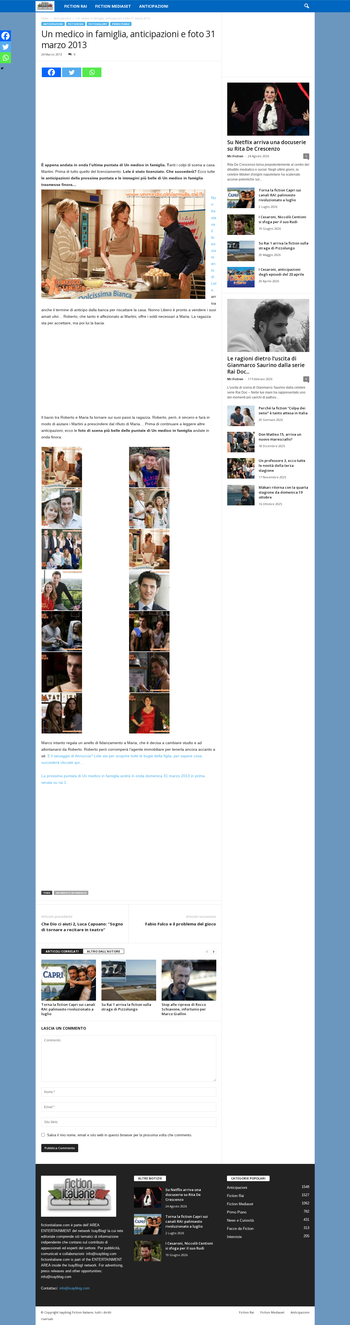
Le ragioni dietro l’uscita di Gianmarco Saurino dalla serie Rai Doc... (266, 365)
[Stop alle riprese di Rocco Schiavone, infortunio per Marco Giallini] (189, 980)
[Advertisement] (129, 118)
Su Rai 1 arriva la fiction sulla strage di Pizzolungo (126, 1007)
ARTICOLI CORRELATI (62, 951)
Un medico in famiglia (71, 893)
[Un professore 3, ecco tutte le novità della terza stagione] (241, 468)
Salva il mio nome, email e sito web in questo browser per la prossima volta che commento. (119, 1135)
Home (45, 18)
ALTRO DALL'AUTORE (103, 951)
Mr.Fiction (235, 156)
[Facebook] (51, 72)
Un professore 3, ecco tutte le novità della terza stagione (282, 465)
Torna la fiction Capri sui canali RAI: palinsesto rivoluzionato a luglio (68, 1009)
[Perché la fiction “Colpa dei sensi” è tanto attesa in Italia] (241, 416)
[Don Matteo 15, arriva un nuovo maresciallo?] (241, 442)
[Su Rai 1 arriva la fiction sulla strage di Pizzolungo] (128, 980)
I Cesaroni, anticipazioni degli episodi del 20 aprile (281, 272)
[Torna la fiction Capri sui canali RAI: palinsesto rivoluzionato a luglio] (68, 980)
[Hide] (2, 68)
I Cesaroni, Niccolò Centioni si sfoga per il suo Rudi (282, 219)
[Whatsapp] (91, 72)
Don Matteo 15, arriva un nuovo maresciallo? (280, 437)
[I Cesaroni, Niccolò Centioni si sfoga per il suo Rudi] (241, 224)
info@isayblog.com (74, 1288)
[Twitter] (71, 72)
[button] (307, 6)
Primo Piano (121, 24)
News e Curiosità (240, 1220)
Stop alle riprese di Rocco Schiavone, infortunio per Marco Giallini (184, 1009)
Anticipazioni (153, 6)
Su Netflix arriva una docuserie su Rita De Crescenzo (266, 145)
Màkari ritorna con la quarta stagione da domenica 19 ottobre (283, 492)
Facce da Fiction (240, 1229)
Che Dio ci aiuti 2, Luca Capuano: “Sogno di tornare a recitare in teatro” (82, 926)
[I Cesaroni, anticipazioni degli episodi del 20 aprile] (241, 277)
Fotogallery (98, 24)
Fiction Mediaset (113, 6)
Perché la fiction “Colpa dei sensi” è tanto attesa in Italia (283, 410)
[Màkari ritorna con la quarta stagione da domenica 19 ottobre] (241, 495)
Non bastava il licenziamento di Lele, (213, 244)
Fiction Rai (75, 6)
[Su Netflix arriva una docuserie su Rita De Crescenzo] (268, 109)
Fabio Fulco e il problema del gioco (180, 924)
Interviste (234, 1237)
